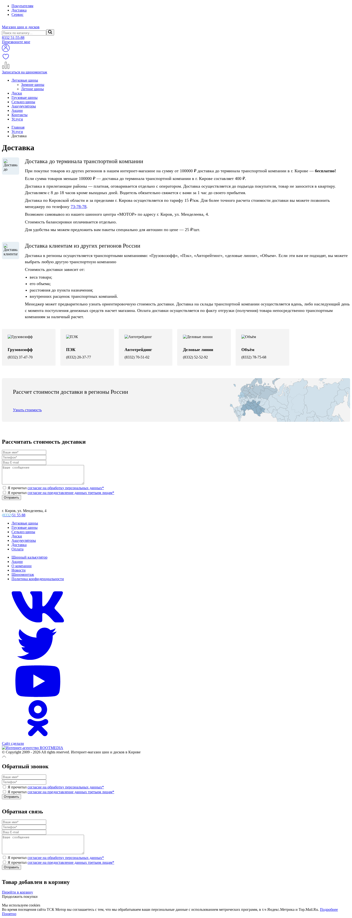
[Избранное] (6, 59)
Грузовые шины (24, 97)
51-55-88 (13, 38)
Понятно (9, 914)
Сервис (17, 14)
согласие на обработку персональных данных (66, 488)
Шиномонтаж (22, 574)
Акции (17, 110)
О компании (21, 566)
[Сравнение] (6, 68)
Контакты (19, 115)
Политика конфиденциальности (37, 579)
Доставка (19, 10)
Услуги (17, 119)
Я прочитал (55, 488)
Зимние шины (32, 85)
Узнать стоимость (27, 410)
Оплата (17, 549)
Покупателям (22, 6)
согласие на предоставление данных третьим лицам (71, 493)
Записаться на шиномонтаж (24, 72)
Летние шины (32, 89)
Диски (16, 93)
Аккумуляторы (23, 106)
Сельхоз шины (23, 102)
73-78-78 (78, 206)
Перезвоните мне (16, 42)
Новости (18, 570)
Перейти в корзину (17, 892)
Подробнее (329, 909)
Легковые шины (24, 80)
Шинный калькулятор (29, 557)
